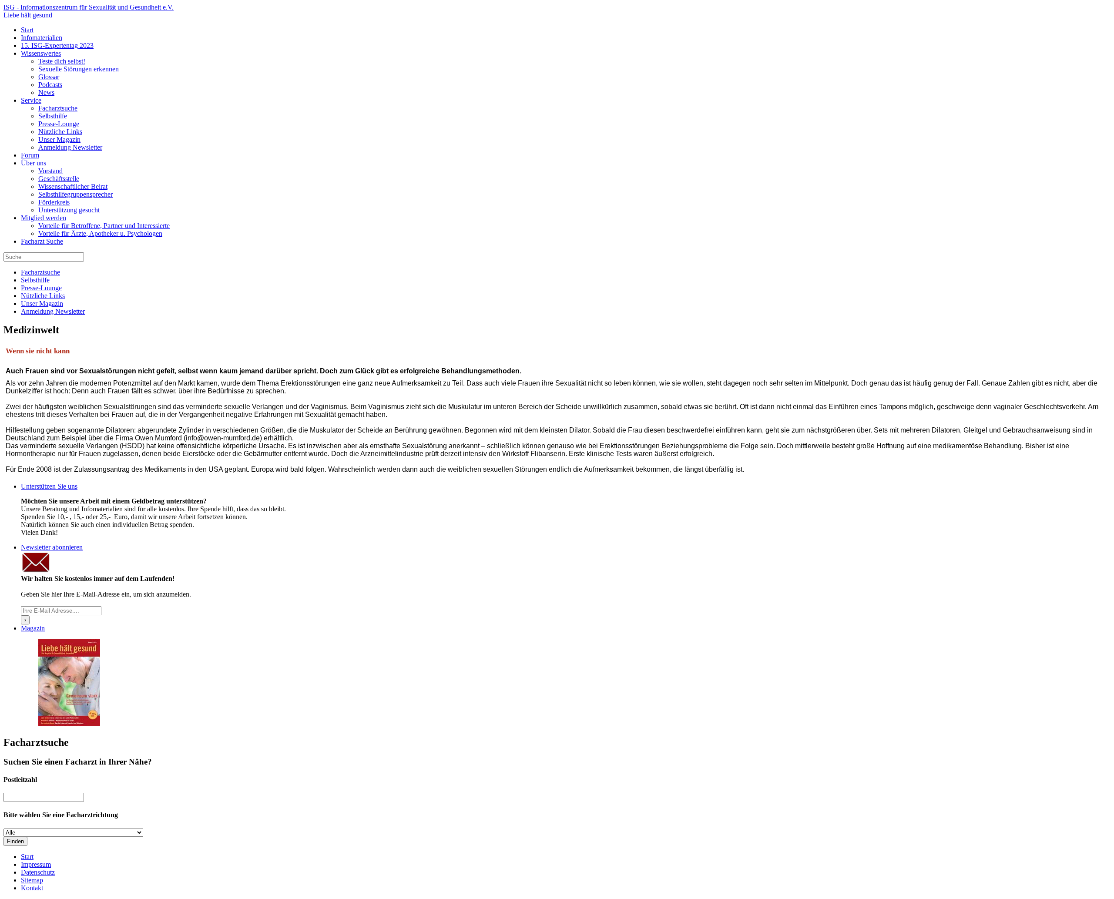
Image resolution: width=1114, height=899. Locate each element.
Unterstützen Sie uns (49, 486)
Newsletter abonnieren (52, 547)
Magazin (33, 628)
